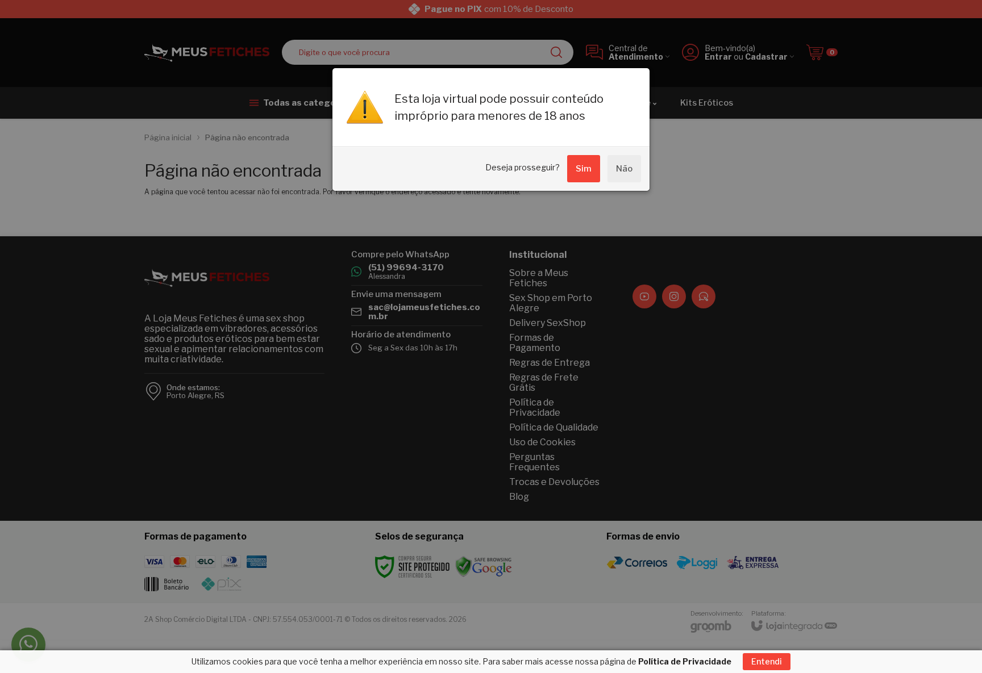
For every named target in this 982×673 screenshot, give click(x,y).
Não (624, 169)
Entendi (766, 661)
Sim (584, 169)
